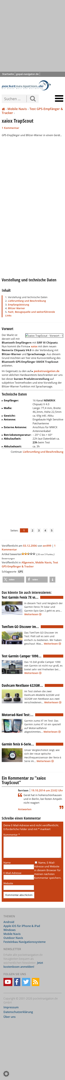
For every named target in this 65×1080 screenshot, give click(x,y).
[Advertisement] (32, 35)
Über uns (9, 1017)
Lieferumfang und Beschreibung (27, 300)
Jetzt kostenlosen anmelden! (23, 965)
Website (8, 883)
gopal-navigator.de (27, 74)
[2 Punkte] (25, 553)
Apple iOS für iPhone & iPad (21, 926)
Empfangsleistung (18, 304)
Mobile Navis (17, 109)
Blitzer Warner (16, 308)
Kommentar (11, 834)
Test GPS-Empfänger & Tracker (32, 111)
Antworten (25, 809)
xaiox (34, 346)
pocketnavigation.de (46, 371)
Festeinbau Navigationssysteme (24, 942)
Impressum (11, 1007)
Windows (9, 930)
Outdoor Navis (13, 938)
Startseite (8, 74)
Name (7, 862)
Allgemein (27, 562)
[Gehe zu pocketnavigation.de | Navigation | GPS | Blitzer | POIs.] (3, 109)
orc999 (47, 545)
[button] (13, 580)
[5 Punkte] (34, 553)
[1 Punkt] (22, 553)
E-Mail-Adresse (12, 873)
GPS (20, 571)
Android (8, 922)
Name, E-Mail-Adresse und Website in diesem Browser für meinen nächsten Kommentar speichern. (47, 870)
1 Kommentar (10, 128)
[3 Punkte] (28, 553)
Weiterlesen (31, 614)
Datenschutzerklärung (18, 1012)
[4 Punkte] (31, 553)
